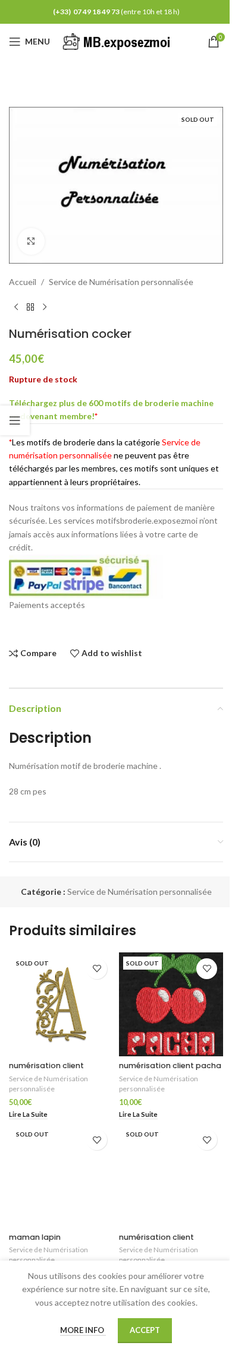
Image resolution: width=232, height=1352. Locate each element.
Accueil (22, 282)
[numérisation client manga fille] (171, 1175)
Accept (145, 1330)
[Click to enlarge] (31, 241)
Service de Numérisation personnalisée (121, 282)
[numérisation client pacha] (171, 1004)
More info (83, 1330)
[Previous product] (16, 307)
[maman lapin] (61, 1175)
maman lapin (35, 1237)
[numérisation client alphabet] (61, 1004)
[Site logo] (118, 41)
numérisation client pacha (170, 1065)
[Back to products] (30, 307)
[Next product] (44, 307)
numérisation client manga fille (156, 1242)
